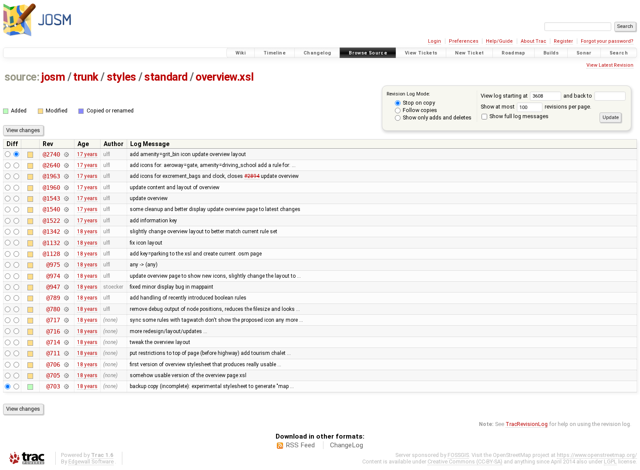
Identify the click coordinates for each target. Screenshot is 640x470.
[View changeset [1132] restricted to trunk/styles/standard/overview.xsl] (66, 242)
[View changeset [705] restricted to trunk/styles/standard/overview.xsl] (66, 375)
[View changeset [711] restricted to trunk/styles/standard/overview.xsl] (66, 353)
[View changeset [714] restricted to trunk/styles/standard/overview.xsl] (66, 342)
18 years (87, 231)
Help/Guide (499, 41)
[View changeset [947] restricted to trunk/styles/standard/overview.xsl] (66, 286)
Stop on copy (418, 102)
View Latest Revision (609, 65)
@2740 (51, 154)
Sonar (584, 53)
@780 (53, 309)
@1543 (51, 198)
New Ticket (469, 53)
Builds (551, 53)
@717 (53, 320)
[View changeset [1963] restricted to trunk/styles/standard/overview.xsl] (66, 176)
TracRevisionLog (526, 424)
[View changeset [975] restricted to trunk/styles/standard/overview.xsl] (66, 264)
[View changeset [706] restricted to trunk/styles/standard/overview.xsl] (66, 364)
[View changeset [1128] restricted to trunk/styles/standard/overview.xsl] (66, 253)
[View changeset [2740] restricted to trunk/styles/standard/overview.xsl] (66, 154)
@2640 (51, 165)
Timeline (274, 53)
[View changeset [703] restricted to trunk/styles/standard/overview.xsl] (66, 386)
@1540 (51, 209)
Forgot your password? (607, 41)
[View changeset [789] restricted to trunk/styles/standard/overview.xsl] (66, 297)
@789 (53, 297)
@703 (53, 386)
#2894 (251, 176)
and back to (578, 95)
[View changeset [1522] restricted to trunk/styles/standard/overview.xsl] (66, 220)
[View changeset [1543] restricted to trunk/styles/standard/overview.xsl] (66, 198)
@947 (53, 286)
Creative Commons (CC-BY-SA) (465, 461)
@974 (53, 275)
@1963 (51, 176)
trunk (85, 77)
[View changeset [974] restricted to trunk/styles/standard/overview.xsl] (66, 275)
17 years (87, 154)
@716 (53, 331)
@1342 (51, 231)
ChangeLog (346, 445)
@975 (53, 264)
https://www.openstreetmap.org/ (597, 455)
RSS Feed (300, 445)
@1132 (51, 242)
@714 (53, 342)
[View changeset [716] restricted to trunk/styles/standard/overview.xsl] (66, 331)
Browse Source (368, 53)
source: (22, 77)
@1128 (51, 253)
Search (619, 53)
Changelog (317, 53)
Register (563, 41)
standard (165, 77)
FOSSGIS (458, 455)
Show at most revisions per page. (536, 106)
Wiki (241, 53)
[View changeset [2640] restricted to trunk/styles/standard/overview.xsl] (66, 165)
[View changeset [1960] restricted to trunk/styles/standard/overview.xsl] (66, 187)
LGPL (610, 461)
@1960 (51, 187)
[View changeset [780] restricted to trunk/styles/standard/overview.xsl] (66, 309)
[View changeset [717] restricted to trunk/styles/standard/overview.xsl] (66, 320)
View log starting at (505, 95)
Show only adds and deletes (436, 117)
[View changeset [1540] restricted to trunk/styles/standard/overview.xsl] (66, 209)
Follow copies (419, 110)
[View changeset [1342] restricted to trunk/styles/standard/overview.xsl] (66, 231)
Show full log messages (518, 116)
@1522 (51, 220)
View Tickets (421, 53)
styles (121, 77)
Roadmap (513, 53)
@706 (53, 364)
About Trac (533, 41)
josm (53, 77)
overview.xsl (224, 77)
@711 (53, 353)
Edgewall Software (91, 461)
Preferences (463, 41)
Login (434, 41)
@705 (53, 375)
